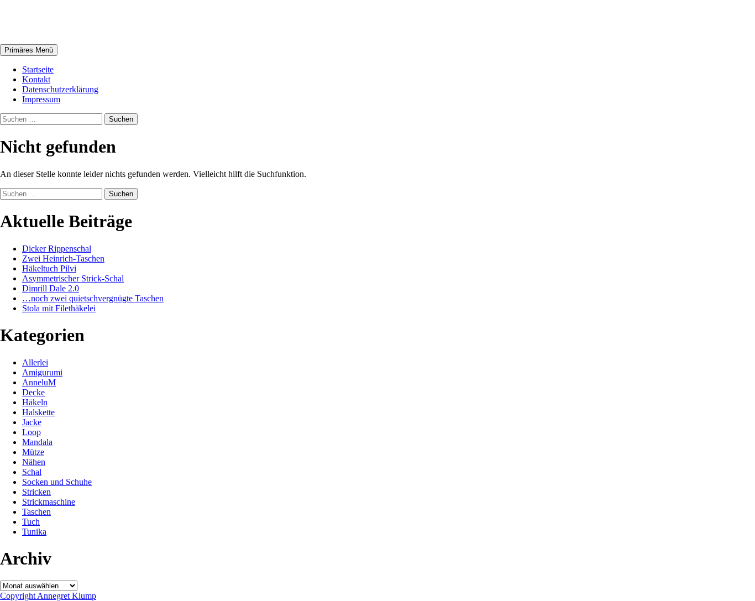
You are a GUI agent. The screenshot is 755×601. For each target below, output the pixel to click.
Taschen (36, 511)
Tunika (34, 531)
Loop (31, 432)
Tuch (31, 521)
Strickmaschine (48, 501)
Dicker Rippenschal (56, 248)
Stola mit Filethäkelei (59, 308)
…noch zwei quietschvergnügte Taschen (93, 298)
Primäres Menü (28, 50)
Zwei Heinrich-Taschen (63, 258)
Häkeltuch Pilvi (49, 268)
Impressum (41, 99)
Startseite (38, 69)
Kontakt (36, 79)
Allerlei (35, 362)
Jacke (31, 422)
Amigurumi (42, 372)
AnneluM (36, 22)
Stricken (36, 492)
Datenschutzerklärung (60, 89)
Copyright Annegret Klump (48, 595)
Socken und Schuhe (57, 482)
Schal (31, 472)
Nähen (33, 462)
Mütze (33, 452)
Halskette (38, 412)
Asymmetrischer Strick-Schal (73, 278)
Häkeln (35, 402)
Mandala (37, 442)
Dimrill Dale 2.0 (50, 288)
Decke (33, 392)
